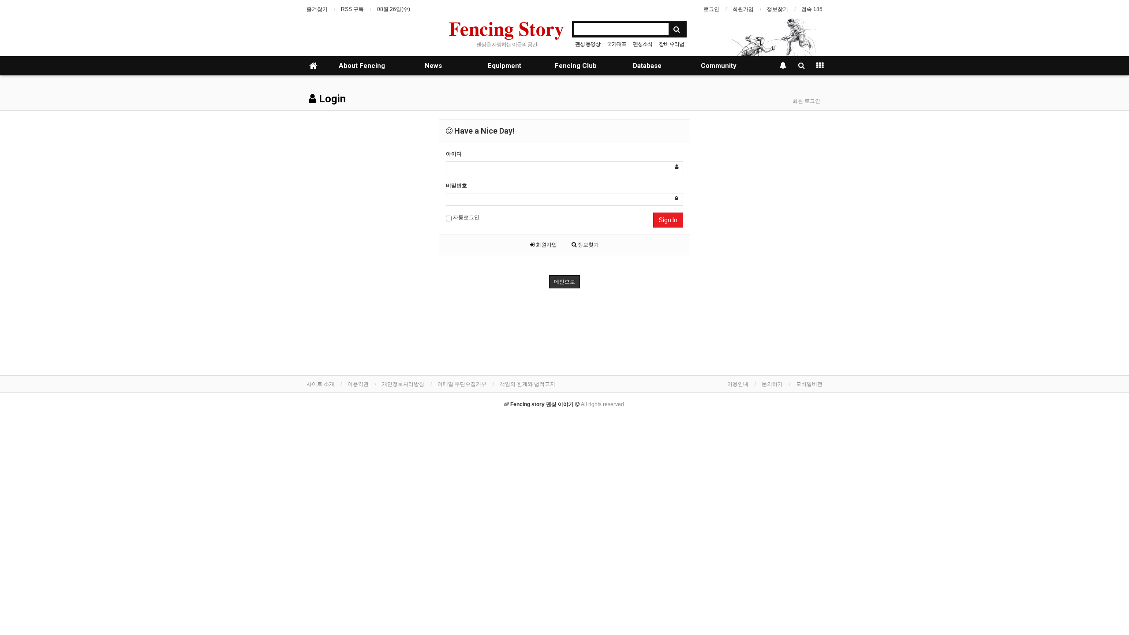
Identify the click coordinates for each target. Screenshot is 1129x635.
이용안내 (737, 384)
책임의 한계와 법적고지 (527, 384)
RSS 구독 (352, 9)
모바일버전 (809, 384)
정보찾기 (777, 9)
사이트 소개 (320, 384)
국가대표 (616, 44)
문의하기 (772, 384)
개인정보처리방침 (403, 384)
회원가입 (743, 9)
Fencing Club (576, 66)
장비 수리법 (671, 44)
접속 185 (811, 9)
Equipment (504, 66)
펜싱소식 (642, 44)
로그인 (711, 9)
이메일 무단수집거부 (461, 384)
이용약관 (358, 384)
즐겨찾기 (317, 9)
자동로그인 (465, 217)
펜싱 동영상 (587, 44)
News (433, 66)
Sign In (668, 220)
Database (647, 66)
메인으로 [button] (564, 282)
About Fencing (362, 66)
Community (718, 66)
